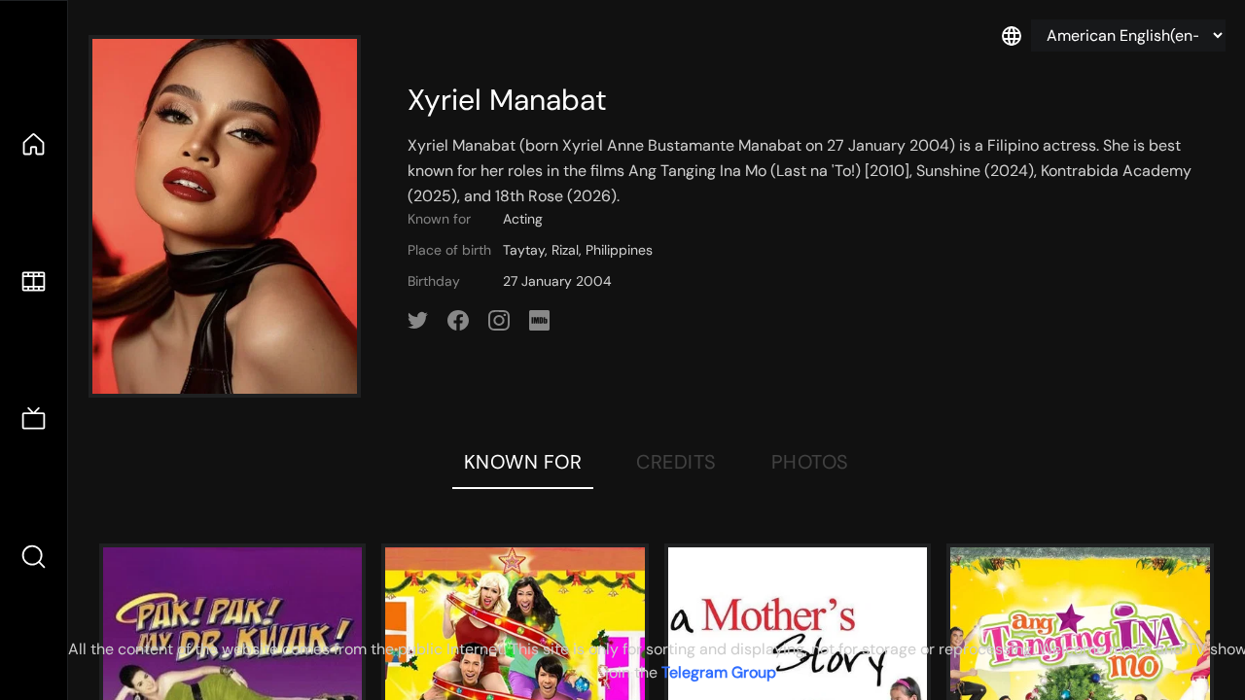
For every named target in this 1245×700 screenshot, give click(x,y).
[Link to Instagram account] (499, 321)
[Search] (33, 556)
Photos (810, 461)
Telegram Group (718, 672)
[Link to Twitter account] (418, 321)
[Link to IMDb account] (540, 321)
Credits (676, 461)
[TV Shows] (33, 419)
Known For (523, 461)
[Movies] (33, 281)
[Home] (33, 144)
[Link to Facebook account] (458, 321)
